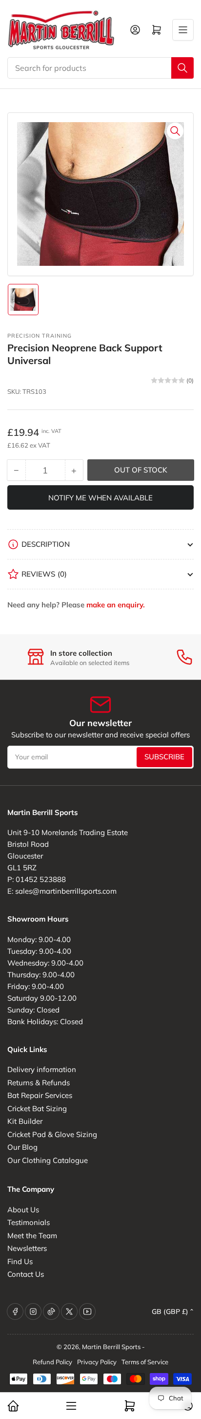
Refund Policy (52, 1362)
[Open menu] (183, 30)
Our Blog (22, 1147)
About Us (23, 1209)
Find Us (20, 1261)
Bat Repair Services (39, 1095)
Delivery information (41, 1069)
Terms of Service (144, 1362)
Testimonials (28, 1222)
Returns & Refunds (38, 1082)
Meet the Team (32, 1235)
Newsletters (27, 1248)
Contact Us (25, 1274)
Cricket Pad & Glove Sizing (52, 1134)
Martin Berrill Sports (111, 1347)
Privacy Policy (97, 1362)
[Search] (182, 68)
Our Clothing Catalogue (47, 1160)
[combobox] (100, 68)
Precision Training (39, 335)
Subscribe (164, 756)
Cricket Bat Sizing (37, 1108)
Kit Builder (24, 1121)
